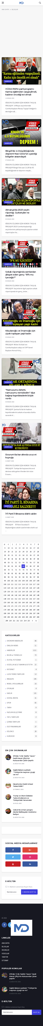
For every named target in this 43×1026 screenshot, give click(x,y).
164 (23, 602)
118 (38, 584)
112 (16, 584)
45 (27, 559)
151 (12, 599)
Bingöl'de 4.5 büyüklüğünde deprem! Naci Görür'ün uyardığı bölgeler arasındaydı (21, 154)
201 (12, 617)
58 (38, 562)
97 (34, 577)
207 (34, 617)
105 (27, 581)
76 (30, 570)
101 (12, 581)
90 (8, 577)
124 (23, 588)
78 (38, 570)
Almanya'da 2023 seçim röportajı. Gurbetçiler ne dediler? (17, 213)
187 (34, 610)
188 (38, 610)
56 (30, 562)
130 (8, 592)
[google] (30, 850)
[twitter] (13, 857)
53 (19, 562)
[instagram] (30, 857)
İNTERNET (11, 669)
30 (8, 555)
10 (8, 548)
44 (23, 559)
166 (30, 602)
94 (23, 577)
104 (23, 581)
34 (23, 555)
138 (38, 592)
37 (34, 555)
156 (30, 599)
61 (12, 566)
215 (29, 621)
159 (5, 602)
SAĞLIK (9, 693)
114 (23, 584)
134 (23, 592)
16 (30, 548)
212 (18, 621)
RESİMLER (5, 950)
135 (27, 592)
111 (12, 584)
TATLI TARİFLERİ (13, 717)
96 (30, 577)
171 (12, 606)
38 (38, 555)
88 (38, 573)
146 (30, 595)
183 (19, 610)
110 (8, 584)
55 (27, 562)
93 (19, 577)
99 (5, 581)
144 (23, 595)
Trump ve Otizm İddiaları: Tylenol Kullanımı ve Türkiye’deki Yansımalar (23, 798)
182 (16, 610)
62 (16, 566)
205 (27, 617)
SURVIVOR (10, 736)
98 (38, 577)
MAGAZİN (10, 679)
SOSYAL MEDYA (12, 698)
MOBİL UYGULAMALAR (15, 684)
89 (5, 577)
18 (38, 548)
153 (19, 599)
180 (8, 610)
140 (8, 595)
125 (27, 588)
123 (19, 588)
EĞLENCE (10, 731)
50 (8, 562)
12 (16, 548)
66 (30, 566)
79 (5, 573)
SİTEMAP (5, 960)
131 (12, 592)
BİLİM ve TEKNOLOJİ (14, 655)
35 (27, 555)
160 (8, 602)
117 (34, 584)
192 (16, 613)
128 (38, 588)
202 (16, 617)
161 (12, 602)
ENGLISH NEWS (12, 645)
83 (19, 573)
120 (8, 588)
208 (38, 617)
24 (23, 552)
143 (19, 595)
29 (5, 555)
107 (34, 581)
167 (34, 602)
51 (12, 562)
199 (5, 617)
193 (19, 613)
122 (16, 588)
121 (12, 588)
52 (16, 562)
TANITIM (5, 957)
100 (8, 581)
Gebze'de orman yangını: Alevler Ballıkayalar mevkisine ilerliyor (24, 812)
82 (16, 573)
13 (19, 548)
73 (19, 570)
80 (8, 573)
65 (27, 566)
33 (19, 555)
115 (27, 584)
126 (30, 588)
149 (5, 599)
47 (34, 559)
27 (34, 552)
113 (19, 584)
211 (14, 621)
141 (12, 595)
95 (27, 577)
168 (38, 602)
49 (5, 562)
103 (19, 581)
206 (30, 617)
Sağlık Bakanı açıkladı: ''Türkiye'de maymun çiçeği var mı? (24, 772)
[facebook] (13, 850)
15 (27, 548)
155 (27, 599)
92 (16, 577)
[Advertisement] (21, 35)
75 (27, 570)
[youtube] (13, 864)
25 (27, 552)
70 (8, 570)
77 (34, 570)
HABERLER (8, 81)
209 (7, 621)
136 (30, 592)
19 (5, 552)
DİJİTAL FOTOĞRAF (14, 660)
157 (34, 599)
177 (34, 606)
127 (34, 588)
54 (23, 562)
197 (34, 613)
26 (30, 552)
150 (8, 599)
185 (27, 610)
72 (16, 570)
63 (19, 566)
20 (8, 552)
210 (10, 621)
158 (38, 599)
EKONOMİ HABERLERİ (15, 641)
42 (16, 559)
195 (27, 613)
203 (19, 617)
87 (34, 573)
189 (5, 613)
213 (21, 621)
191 (12, 613)
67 (34, 566)
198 (38, 613)
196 (30, 613)
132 (16, 592)
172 (16, 606)
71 (12, 570)
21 (12, 552)
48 (38, 559)
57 (34, 562)
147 (34, 595)
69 (5, 570)
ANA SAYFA (5, 9)
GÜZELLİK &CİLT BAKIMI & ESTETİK (20, 665)
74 (23, 570)
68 (38, 566)
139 (5, 595)
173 (19, 606)
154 (23, 599)
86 (30, 573)
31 (12, 555)
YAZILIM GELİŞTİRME (14, 712)
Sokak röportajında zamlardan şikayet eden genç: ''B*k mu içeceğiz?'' (20, 275)
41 (12, 559)
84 (23, 573)
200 (8, 617)
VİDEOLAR (5, 953)
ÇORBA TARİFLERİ (13, 722)
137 (34, 592)
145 (27, 595)
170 (8, 606)
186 (30, 610)
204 (23, 617)
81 (12, 573)
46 (30, 559)
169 (5, 606)
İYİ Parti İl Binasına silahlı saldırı (21, 514)
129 (5, 592)
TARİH (9, 707)
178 (38, 606)
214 (25, 621)
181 (12, 610)
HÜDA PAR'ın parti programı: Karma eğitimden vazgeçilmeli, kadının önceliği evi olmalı (21, 92)
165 (27, 602)
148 (38, 595)
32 (16, 555)
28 (38, 552)
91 (12, 577)
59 (5, 566)
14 (23, 548)
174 (23, 606)
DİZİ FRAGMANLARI (14, 727)
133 (19, 592)
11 (12, 548)
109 (5, 584)
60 (8, 566)
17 (34, 548)
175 (27, 606)
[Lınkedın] (30, 864)
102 (16, 581)
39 (5, 559)
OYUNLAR (10, 688)
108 (38, 581)
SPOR (9, 703)
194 (23, 613)
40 (8, 559)
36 (30, 555)
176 (30, 606)
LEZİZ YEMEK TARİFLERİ (15, 674)
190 (8, 613)
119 (5, 588)
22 (16, 552)
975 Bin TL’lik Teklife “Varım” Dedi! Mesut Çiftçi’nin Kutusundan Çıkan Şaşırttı (24, 758)
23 (19, 552)
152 (16, 599)
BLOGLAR (15, 9)
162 (16, 602)
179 (5, 610)
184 (23, 610)
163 (19, 602)
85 (27, 573)
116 (30, 584)
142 (16, 595)
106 (30, 581)
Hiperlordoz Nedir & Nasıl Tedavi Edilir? (23, 785)
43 (19, 559)
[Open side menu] (3, 3)
